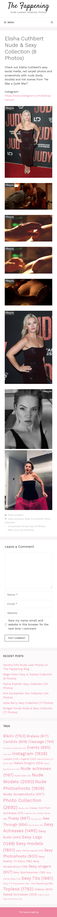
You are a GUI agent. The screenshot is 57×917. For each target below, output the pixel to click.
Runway (36, 819)
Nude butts (23, 775)
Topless (18, 888)
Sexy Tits (37, 878)
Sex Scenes (35, 825)
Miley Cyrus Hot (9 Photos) (21, 530)
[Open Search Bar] (52, 22)
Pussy (19, 818)
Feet (7, 754)
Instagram (29, 753)
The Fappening (28, 6)
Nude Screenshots (34, 519)
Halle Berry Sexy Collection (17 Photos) (28, 702)
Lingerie (27, 758)
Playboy (23, 808)
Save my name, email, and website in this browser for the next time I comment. (28, 624)
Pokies (37, 808)
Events (38, 747)
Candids (15, 742)
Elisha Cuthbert (15, 515)
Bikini (14, 736)
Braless (37, 736)
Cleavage (41, 741)
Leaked (11, 758)
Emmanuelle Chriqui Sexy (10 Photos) (26, 526)
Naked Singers (28, 763)
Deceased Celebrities (14, 748)
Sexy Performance (29, 850)
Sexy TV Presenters (16, 883)
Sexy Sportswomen (29, 872)
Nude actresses (16, 519)
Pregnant (30, 813)
